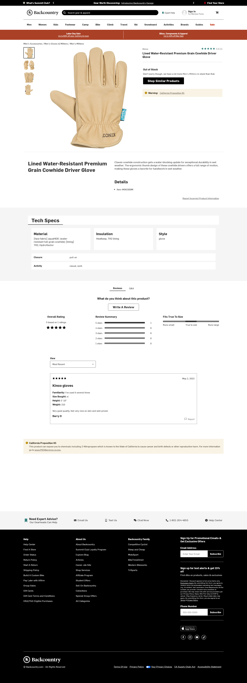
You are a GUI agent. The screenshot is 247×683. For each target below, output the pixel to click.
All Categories (83, 600)
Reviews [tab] (117, 288)
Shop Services (83, 570)
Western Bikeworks (137, 564)
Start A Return (30, 564)
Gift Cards (28, 590)
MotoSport (133, 554)
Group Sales (29, 585)
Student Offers (83, 580)
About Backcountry (85, 544)
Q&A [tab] (131, 288)
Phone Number (188, 606)
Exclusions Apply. (187, 583)
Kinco (145, 48)
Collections (81, 590)
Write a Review (123, 307)
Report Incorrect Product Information (201, 198)
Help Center (29, 544)
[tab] (45, 220)
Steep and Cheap (136, 549)
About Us (81, 539)
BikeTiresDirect (136, 559)
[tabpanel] (123, 249)
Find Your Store (215, 2)
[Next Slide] (194, 2)
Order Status (29, 554)
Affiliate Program (84, 575)
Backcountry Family (139, 539)
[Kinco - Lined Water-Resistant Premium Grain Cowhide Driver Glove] (29, 52)
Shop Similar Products (163, 81)
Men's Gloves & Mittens (56, 43)
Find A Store (29, 549)
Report (191, 419)
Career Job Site (83, 564)
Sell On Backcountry (86, 585)
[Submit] (64, 12)
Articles (80, 559)
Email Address (188, 547)
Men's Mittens (77, 43)
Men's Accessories (32, 43)
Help (25, 539)
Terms (182, 600)
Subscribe (215, 553)
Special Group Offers (86, 595)
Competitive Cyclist (137, 544)
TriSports (132, 570)
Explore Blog (82, 554)
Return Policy (30, 559)
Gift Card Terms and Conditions (39, 595)
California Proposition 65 (172, 92)
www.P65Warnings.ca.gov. (48, 449)
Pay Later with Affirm (34, 580)
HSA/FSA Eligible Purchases (38, 600)
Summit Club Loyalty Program (91, 549)
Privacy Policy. (192, 600)
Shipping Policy (31, 570)
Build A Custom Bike (33, 575)
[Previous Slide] (53, 2)
